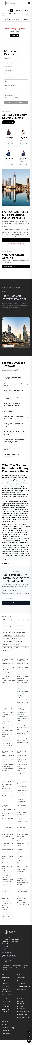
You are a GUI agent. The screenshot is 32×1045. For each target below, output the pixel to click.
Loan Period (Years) (9, 85)
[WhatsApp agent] (12, 143)
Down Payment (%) (9, 70)
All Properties (6, 997)
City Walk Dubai (7, 626)
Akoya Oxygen (15, 641)
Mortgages (5, 989)
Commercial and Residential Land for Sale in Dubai (8, 748)
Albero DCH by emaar (7, 919)
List (5, 19)
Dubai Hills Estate (21, 629)
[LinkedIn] (6, 964)
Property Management (6, 993)
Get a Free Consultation (16, 102)
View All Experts (8, 122)
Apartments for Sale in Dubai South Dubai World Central (23, 690)
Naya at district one (7, 904)
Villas (3, 984)
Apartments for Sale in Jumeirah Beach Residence (22, 696)
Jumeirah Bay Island (19, 635)
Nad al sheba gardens (7, 901)
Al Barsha (16, 650)
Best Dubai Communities (6, 1014)
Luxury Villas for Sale (7, 791)
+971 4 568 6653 (6, 950)
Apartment (5, 981)
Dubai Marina (6, 623)
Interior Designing (23, 1020)
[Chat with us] (29, 1032)
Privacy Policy (6, 968)
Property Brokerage (20, 1006)
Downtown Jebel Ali (8, 644)
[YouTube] (10, 964)
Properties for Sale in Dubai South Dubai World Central (23, 721)
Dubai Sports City (7, 650)
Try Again (15, 35)
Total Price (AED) (9, 63)
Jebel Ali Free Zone (7, 653)
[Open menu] (29, 3)
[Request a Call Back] (29, 1036)
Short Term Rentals (23, 989)
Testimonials (6, 1037)
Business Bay (6, 647)
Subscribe (16, 606)
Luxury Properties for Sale (8, 785)
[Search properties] (11, 10)
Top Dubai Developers (5, 1009)
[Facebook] (3, 964)
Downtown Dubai (7, 635)
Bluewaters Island (7, 632)
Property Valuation (23, 1015)
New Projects (6, 1005)
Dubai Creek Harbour (20, 632)
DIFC (15, 626)
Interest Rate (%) (8, 78)
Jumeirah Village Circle (9, 629)
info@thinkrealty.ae (7, 952)
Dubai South (16, 647)
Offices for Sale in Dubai (8, 722)
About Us (5, 1028)
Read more (5, 566)
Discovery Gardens (19, 638)
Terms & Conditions (16, 968)
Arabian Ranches (7, 638)
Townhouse (5, 987)
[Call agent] (8, 143)
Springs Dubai (18, 644)
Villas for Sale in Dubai (7, 715)
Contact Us (5, 1034)
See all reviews (8, 266)
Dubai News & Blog (8, 1031)
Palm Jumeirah (16, 623)
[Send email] (5, 143)
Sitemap (26, 968)
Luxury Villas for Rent (7, 798)
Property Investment (21, 1011)
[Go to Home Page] (8, 3)
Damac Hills (25, 650)
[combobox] (19, 10)
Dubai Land (26, 623)
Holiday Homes (22, 1017)
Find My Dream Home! (16, 240)
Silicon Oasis (6, 641)
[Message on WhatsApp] (29, 1041)
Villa (18, 984)
